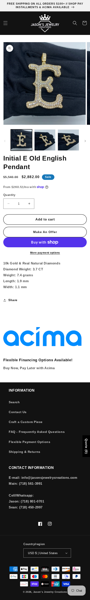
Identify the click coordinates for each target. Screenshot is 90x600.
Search (14, 402)
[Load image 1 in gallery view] (21, 140)
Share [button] (12, 300)
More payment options (45, 252)
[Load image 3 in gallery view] (68, 140)
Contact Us (18, 412)
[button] (5, 23)
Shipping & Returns (24, 452)
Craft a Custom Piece (26, 422)
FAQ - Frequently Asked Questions (37, 432)
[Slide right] (85, 141)
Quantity (9, 195)
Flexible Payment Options (29, 442)
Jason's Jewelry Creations (50, 592)
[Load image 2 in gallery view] (45, 140)
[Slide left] (5, 141)
